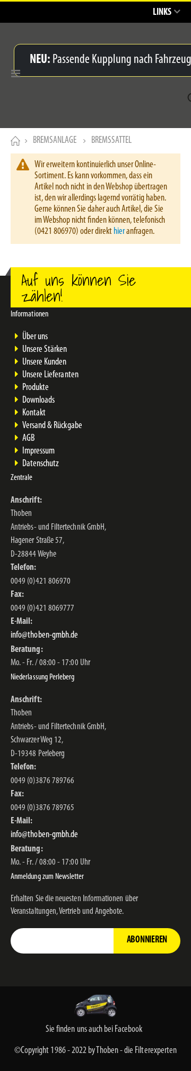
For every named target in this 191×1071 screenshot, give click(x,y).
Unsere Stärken (44, 350)
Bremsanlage (54, 141)
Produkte (35, 388)
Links (162, 12)
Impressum (38, 451)
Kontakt (34, 413)
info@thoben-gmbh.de (44, 635)
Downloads (38, 400)
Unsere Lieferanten (50, 375)
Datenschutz (40, 464)
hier (119, 232)
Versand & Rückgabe (52, 426)
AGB (28, 438)
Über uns (35, 337)
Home (14, 140)
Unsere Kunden (44, 362)
